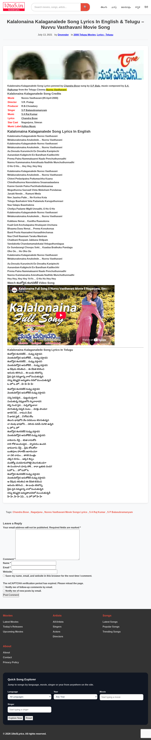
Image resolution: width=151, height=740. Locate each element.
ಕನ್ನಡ (137, 7)
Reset (29, 718)
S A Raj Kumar (29, 114)
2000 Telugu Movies (85, 34)
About (6, 652)
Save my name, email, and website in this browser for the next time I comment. (48, 576)
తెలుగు (104, 7)
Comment (9, 559)
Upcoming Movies (13, 631)
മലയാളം (126, 7)
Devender (63, 34)
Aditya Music (28, 126)
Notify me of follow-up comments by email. (29, 587)
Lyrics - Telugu (105, 34)
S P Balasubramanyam (34, 110)
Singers (57, 626)
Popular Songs (111, 626)
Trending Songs (112, 631)
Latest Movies (10, 622)
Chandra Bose (29, 118)
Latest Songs (110, 622)
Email (7, 567)
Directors (58, 636)
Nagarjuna (36, 512)
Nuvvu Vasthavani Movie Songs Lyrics (65, 512)
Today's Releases (13, 626)
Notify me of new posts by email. (23, 591)
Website (7, 571)
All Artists (58, 622)
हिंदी (146, 7)
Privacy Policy (11, 662)
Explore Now (15, 718)
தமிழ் (114, 7)
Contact (7, 657)
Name (7, 563)
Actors (56, 631)
